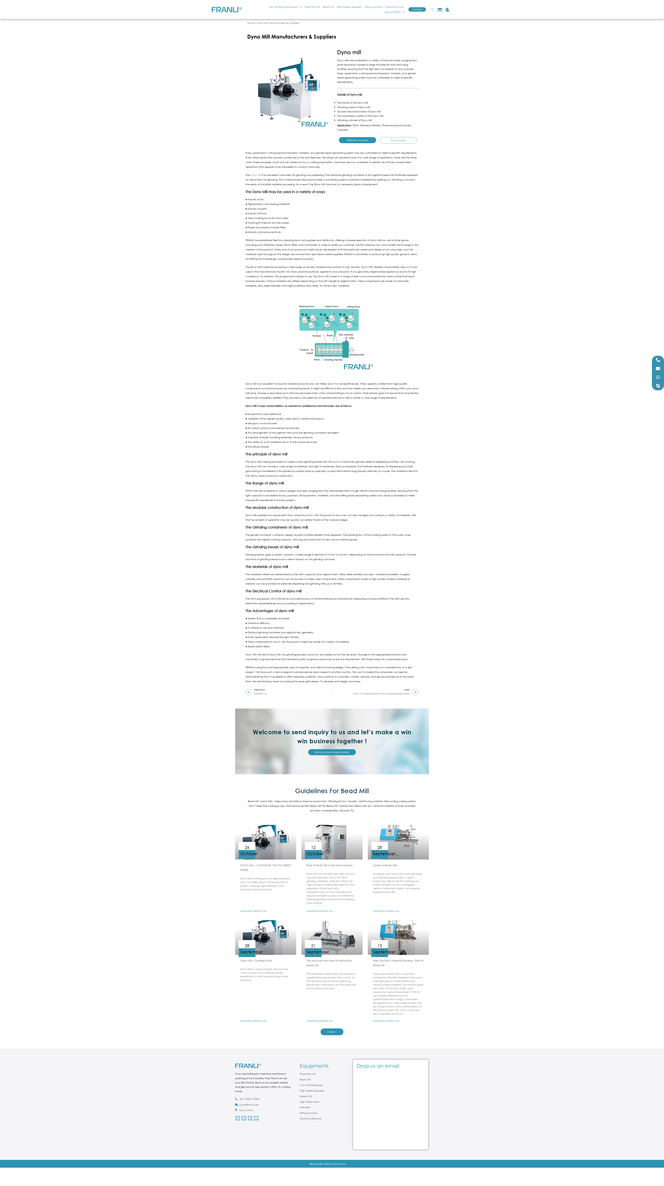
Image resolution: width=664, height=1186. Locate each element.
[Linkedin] (237, 1118)
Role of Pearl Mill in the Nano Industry (330, 865)
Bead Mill (328, 6)
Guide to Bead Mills (385, 865)
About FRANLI (393, 12)
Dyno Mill (255, 175)
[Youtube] (256, 1118)
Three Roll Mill (312, 6)
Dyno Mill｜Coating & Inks (256, 960)
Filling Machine (373, 6)
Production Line (394, 6)
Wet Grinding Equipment (283, 6)
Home (250, 23)
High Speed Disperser (349, 6)
